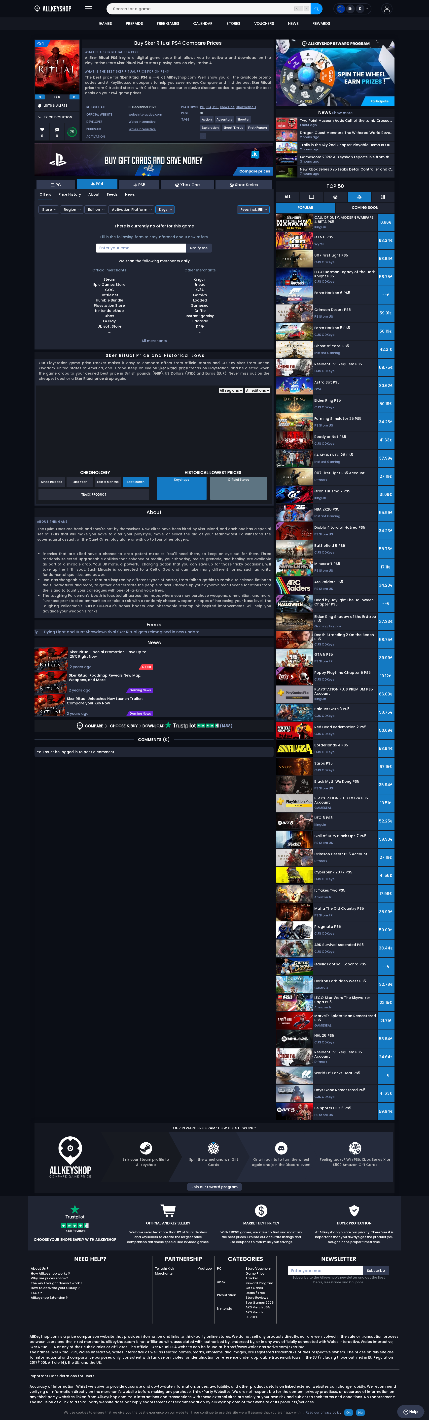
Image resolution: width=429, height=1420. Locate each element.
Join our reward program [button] (214, 1186)
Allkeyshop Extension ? (49, 1297)
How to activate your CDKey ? (55, 1288)
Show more (342, 112)
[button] (387, 8)
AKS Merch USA (258, 1307)
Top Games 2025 (260, 1302)
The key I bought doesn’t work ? (56, 1283)
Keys (163, 209)
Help (413, 1411)
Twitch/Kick (164, 1268)
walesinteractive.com (145, 114)
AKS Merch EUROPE (254, 1315)
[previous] (40, 96)
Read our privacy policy (323, 1412)
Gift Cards (254, 1288)
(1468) (226, 726)
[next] (74, 96)
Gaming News (140, 690)
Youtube (205, 1268)
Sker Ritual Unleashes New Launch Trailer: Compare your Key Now (105, 701)
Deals (146, 667)
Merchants (164, 1273)
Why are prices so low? (49, 1278)
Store (47, 209)
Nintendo (224, 1308)
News (130, 194)
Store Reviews (257, 1297)
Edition (94, 209)
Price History (70, 194)
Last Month (135, 482)
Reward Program (259, 1283)
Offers (45, 194)
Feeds (112, 194)
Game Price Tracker (255, 1276)
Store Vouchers (258, 1268)
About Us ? (39, 1268)
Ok (348, 1413)
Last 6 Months (108, 482)
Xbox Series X (246, 107)
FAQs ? (36, 1293)
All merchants (154, 340)
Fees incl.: (249, 209)
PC (202, 107)
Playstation (226, 1295)
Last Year (80, 482)
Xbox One (227, 107)
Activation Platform (129, 209)
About (94, 194)
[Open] (88, 8)
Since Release (51, 482)
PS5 (215, 107)
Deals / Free (255, 1293)
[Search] (316, 8)
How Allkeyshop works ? (50, 1273)
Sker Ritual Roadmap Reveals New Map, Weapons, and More (105, 678)
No (360, 1413)
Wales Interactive (142, 122)
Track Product (94, 494)
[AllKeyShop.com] (53, 8)
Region (70, 209)
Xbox (221, 1282)
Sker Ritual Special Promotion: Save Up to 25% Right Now (108, 654)
